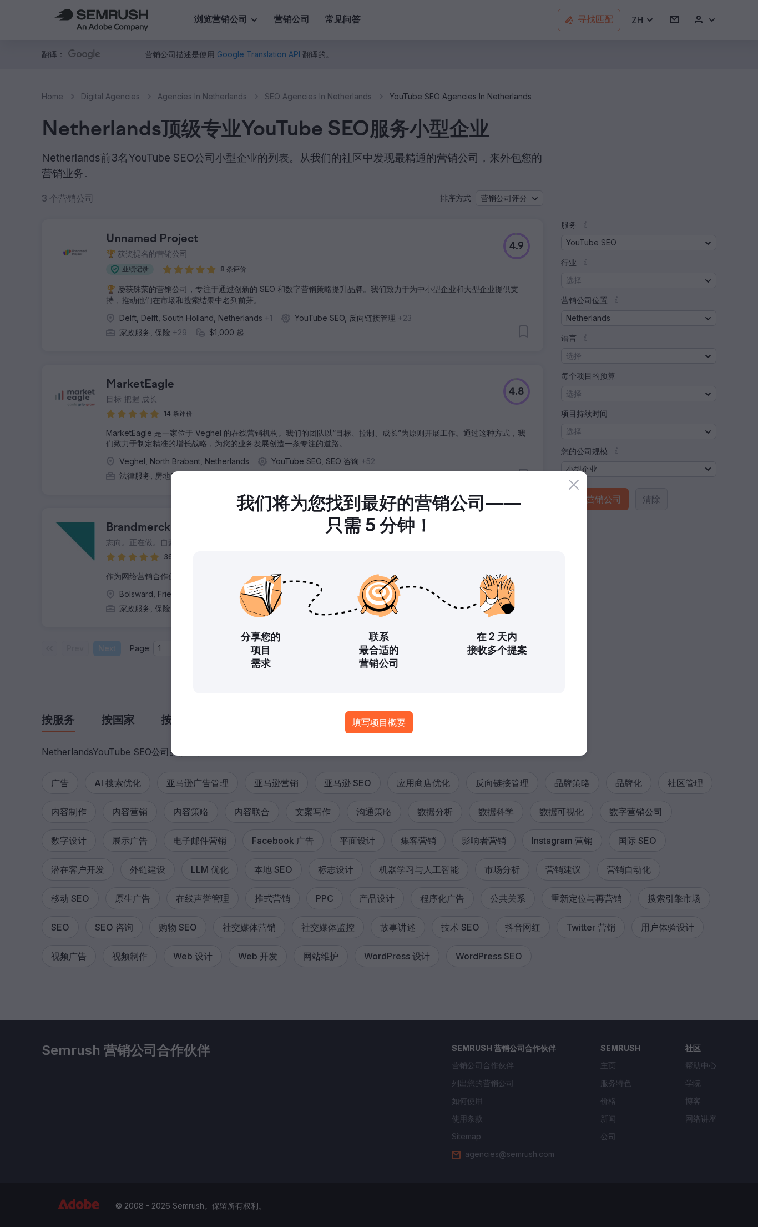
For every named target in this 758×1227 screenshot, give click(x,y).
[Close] (573, 484)
